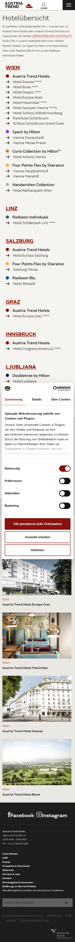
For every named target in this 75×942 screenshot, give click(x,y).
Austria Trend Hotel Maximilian (25, 668)
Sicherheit (8, 870)
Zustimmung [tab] (13, 399)
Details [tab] (37, 399)
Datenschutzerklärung (34, 920)
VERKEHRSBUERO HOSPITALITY (52, 36)
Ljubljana (21, 366)
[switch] (64, 481)
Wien (13, 67)
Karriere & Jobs (11, 874)
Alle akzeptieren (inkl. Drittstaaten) (37, 524)
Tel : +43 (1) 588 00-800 (15, 843)
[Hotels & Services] (19, 5)
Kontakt (7, 878)
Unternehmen (10, 853)
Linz (11, 208)
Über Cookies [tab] (60, 399)
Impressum (54, 915)
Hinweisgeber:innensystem (17, 882)
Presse (6, 862)
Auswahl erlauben (37, 537)
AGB (5, 857)
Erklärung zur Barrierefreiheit (19, 886)
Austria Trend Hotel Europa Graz (26, 604)
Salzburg (19, 240)
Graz (13, 301)
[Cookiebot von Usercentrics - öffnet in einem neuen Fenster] (53, 388)
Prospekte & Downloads (16, 866)
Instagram (54, 815)
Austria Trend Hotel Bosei (21, 794)
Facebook (22, 815)
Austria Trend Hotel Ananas (22, 731)
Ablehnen (37, 550)
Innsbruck (21, 333)
